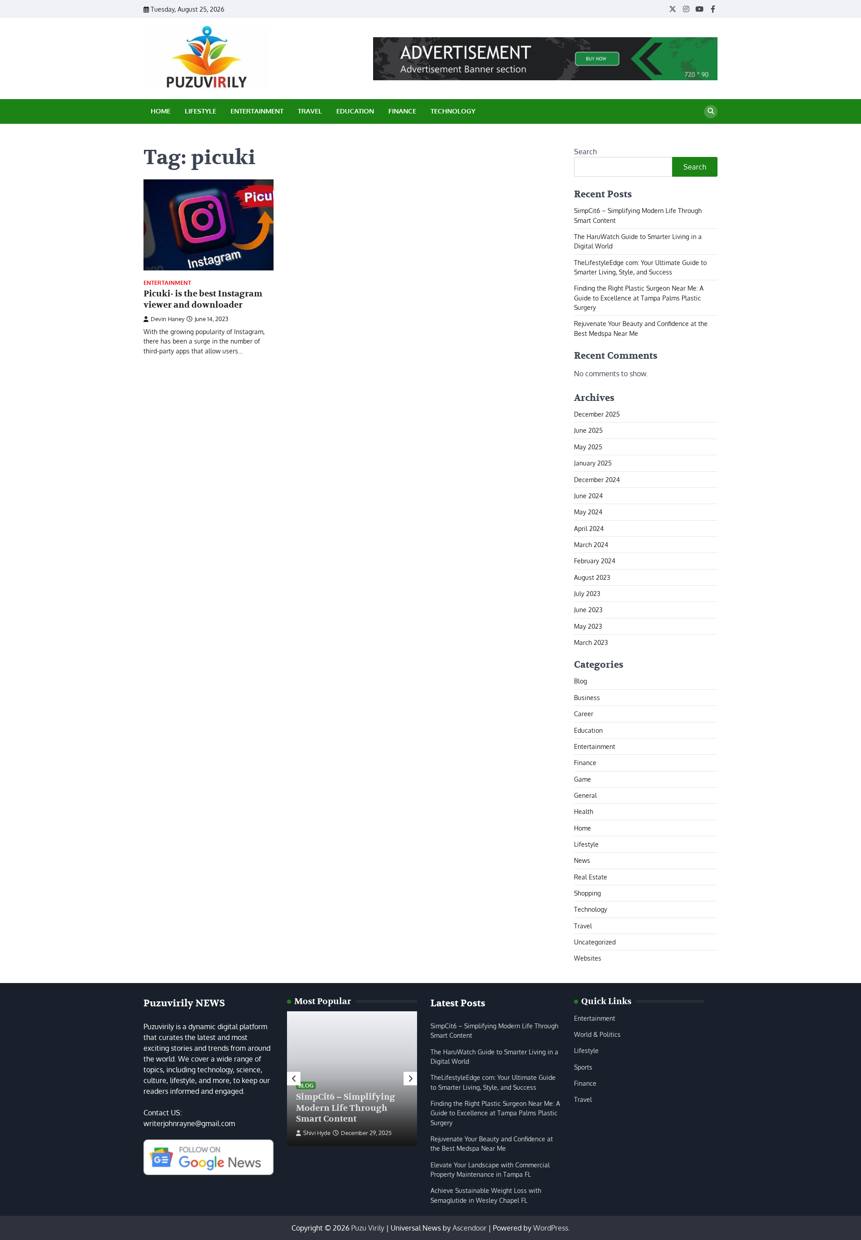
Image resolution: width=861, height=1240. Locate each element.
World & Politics (597, 1034)
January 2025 (593, 463)
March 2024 (591, 544)
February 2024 (594, 561)
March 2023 (591, 642)
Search (585, 151)
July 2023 (587, 593)
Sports (583, 1067)
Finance (402, 111)
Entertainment (256, 111)
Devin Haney (167, 318)
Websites (587, 958)
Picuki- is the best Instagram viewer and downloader (203, 299)
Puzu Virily (367, 1227)
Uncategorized (595, 942)
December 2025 (597, 414)
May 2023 (588, 626)
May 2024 (588, 512)
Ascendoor (469, 1227)
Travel (310, 111)
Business (587, 697)
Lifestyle (200, 111)
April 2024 (589, 528)
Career (583, 713)
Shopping (587, 893)
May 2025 (588, 447)
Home (160, 111)
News (582, 860)
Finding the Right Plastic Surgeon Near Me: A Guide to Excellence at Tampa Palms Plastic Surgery (639, 297)
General (585, 795)
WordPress (550, 1227)
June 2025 (588, 430)
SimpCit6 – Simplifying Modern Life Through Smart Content (345, 1108)
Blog (580, 681)
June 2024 (588, 496)
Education (355, 111)
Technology (452, 111)
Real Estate (590, 877)
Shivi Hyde (316, 1132)
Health (583, 811)
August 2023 (592, 577)
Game (582, 779)
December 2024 (597, 479)
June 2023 (588, 609)
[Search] (711, 111)
